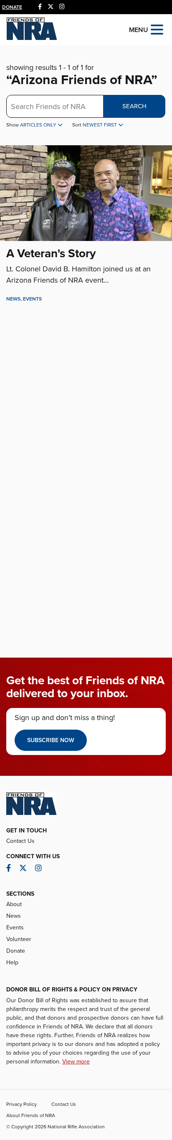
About (14, 904)
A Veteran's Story (51, 253)
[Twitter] (50, 6)
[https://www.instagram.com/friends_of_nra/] (62, 6)
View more (76, 1061)
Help (12, 962)
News (13, 299)
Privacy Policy (21, 1104)
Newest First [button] (100, 125)
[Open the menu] (157, 29)
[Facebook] (40, 6)
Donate (12, 7)
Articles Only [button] (39, 125)
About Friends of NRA (30, 1115)
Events (32, 299)
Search (134, 106)
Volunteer (18, 939)
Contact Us (20, 840)
